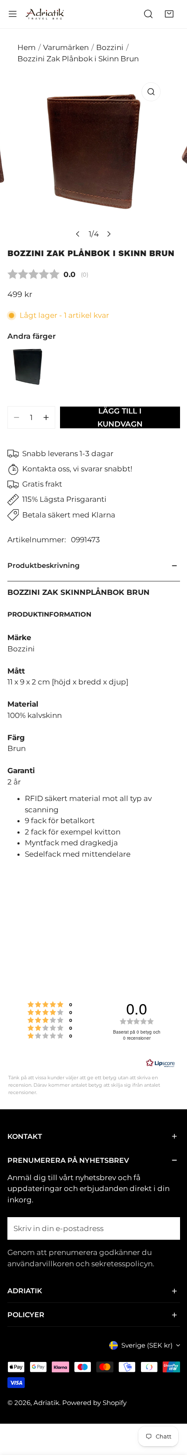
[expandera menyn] (12, 13)
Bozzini (110, 47)
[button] (169, 13)
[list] (93, 160)
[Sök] (148, 13)
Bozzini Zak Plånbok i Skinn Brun (78, 58)
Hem (26, 47)
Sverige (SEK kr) (147, 1345)
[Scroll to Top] (170, 1408)
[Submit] (168, 1228)
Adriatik (46, 1402)
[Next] (108, 234)
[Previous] (77, 234)
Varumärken (66, 47)
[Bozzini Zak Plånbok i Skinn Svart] (27, 367)
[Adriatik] (44, 14)
